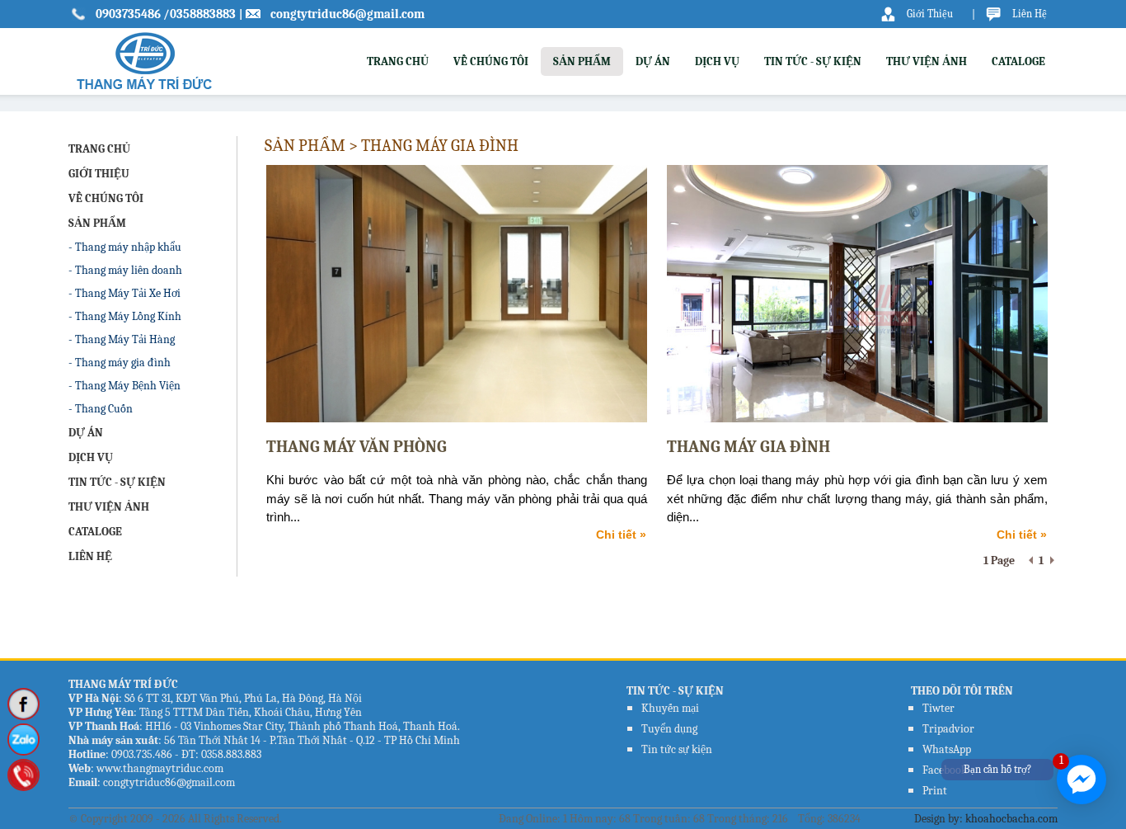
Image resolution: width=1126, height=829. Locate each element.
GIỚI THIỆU (98, 174)
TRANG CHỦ (398, 61)
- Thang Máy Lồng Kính (124, 316)
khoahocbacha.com (1011, 819)
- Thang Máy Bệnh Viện (124, 386)
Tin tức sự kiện (676, 749)
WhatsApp (946, 749)
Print (934, 791)
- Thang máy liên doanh (125, 270)
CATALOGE (1018, 61)
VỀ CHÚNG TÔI (490, 61)
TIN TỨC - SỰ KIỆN (812, 61)
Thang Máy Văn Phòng (356, 446)
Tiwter (938, 708)
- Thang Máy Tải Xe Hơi (124, 293)
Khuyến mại (670, 708)
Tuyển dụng (669, 729)
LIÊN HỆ (90, 556)
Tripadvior (948, 729)
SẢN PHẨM (582, 61)
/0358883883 (199, 14)
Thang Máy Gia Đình (748, 446)
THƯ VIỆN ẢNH (926, 61)
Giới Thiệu (930, 13)
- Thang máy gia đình (119, 363)
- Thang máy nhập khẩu (124, 247)
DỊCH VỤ (717, 61)
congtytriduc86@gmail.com (347, 14)
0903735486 (129, 14)
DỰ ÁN (653, 61)
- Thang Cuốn (100, 409)
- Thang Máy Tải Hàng (121, 339)
